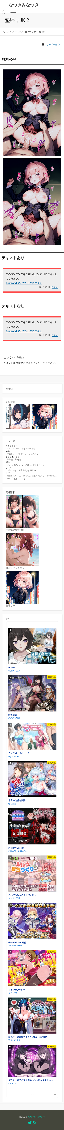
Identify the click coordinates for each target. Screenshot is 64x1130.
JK (10, 465)
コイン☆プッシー (16, 989)
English (9, 388)
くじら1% (12, 992)
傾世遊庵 (12, 803)
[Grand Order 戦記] (32, 921)
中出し (11, 470)
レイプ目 (12, 478)
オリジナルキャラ (16, 448)
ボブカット (38, 465)
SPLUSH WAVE (15, 945)
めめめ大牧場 (14, 717)
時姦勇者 (12, 714)
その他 (30, 448)
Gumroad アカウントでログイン (24, 283)
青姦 (18, 459)
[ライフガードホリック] (32, 737)
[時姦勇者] (32, 693)
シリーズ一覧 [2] (52, 44)
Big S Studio (13, 756)
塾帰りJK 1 (11, 605)
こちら (55, 287)
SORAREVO (14, 670)
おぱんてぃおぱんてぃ (18, 850)
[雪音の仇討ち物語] (32, 779)
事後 (33, 470)
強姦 (10, 459)
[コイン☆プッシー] (32, 968)
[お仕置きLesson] (32, 826)
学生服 (11, 454)
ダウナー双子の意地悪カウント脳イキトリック (30, 1080)
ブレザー (22, 454)
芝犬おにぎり (14, 1039)
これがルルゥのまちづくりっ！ (23, 894)
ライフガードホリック (19, 753)
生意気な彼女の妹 (15, 529)
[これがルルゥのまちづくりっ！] (32, 874)
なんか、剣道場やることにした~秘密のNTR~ (30, 1036)
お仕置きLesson (16, 847)
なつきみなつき (36, 1116)
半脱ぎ (26, 476)
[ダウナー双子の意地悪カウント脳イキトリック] (32, 1061)
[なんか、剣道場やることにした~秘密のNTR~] (32, 1016)
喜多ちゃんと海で (15, 567)
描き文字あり (38, 476)
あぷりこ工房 (14, 898)
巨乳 (17, 465)
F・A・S (12, 1083)
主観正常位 (23, 470)
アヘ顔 (21, 478)
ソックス (33, 454)
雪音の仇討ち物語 (16, 800)
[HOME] (32, 646)
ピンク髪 (27, 465)
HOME (11, 667)
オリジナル (33, 31)
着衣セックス (14, 476)
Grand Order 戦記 (17, 942)
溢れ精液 (51, 476)
